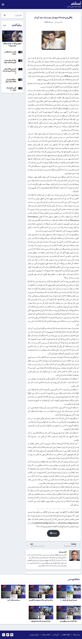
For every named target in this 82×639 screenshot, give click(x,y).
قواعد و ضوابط (46, 635)
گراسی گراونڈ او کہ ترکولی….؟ (11, 89)
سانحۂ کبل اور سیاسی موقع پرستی (68, 621)
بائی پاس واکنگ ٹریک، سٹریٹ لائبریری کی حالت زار (9, 71)
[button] (3, 4)
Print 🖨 (53, 533)
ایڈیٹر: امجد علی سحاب (74, 6)
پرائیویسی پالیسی (34, 635)
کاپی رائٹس (56, 635)
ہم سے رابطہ (76, 635)
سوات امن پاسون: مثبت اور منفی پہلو (41, 621)
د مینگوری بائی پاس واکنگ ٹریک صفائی (10, 80)
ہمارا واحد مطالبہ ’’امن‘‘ (13, 600)
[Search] (4, 15)
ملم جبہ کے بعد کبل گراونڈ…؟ (68, 600)
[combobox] (14, 15)
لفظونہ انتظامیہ (66, 635)
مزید (4, 25)
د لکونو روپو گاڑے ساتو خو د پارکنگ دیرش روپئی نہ (12, 45)
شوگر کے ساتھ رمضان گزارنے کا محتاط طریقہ (10, 61)
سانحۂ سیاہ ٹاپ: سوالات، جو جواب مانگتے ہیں (41, 600)
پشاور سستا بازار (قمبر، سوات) (10, 53)
